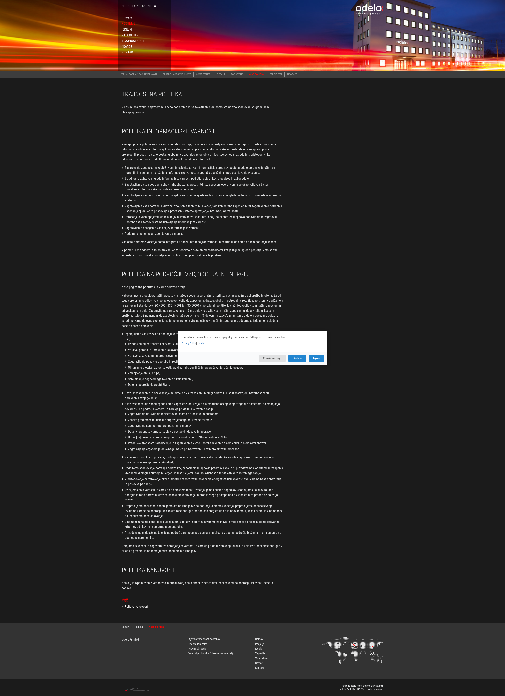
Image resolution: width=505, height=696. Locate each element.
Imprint (201, 343)
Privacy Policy (189, 343)
